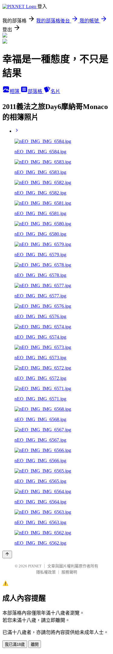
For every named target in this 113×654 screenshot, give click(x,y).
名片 (55, 91)
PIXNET (35, 566)
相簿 (15, 91)
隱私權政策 (46, 572)
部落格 (35, 91)
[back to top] (7, 554)
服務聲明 (69, 572)
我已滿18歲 (15, 644)
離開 (35, 644)
